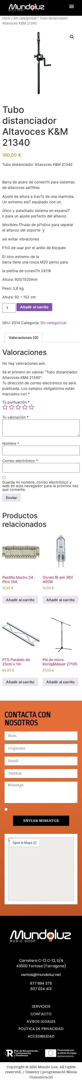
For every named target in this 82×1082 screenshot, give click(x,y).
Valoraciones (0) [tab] (23, 337)
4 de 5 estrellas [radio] (25, 407)
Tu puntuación (16, 402)
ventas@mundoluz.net (41, 974)
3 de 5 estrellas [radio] (18, 407)
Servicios (41, 1006)
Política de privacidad (41, 1029)
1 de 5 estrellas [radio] (5, 407)
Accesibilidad (41, 1036)
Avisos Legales (41, 1021)
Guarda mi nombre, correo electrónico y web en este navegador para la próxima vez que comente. (40, 485)
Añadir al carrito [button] (20, 600)
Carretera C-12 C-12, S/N (41, 960)
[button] (71, 6)
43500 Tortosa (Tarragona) (41, 966)
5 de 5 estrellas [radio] (31, 407)
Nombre (10, 443)
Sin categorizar (25, 18)
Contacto (41, 1014)
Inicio (6, 18)
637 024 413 (41, 988)
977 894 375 (41, 983)
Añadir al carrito (34, 307)
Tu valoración (15, 417)
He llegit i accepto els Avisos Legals (40, 810)
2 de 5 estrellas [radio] (11, 407)
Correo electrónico (20, 461)
